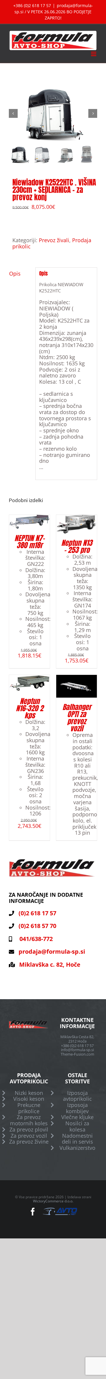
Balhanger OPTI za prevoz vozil (76, 718)
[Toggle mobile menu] (94, 54)
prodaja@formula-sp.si (52, 951)
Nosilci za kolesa (77, 1126)
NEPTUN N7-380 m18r (29, 542)
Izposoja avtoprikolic (77, 1096)
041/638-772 (34, 939)
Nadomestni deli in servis (77, 1139)
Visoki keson (28, 1099)
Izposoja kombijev (77, 1108)
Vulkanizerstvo (77, 1148)
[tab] (20, 273)
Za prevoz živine (29, 1142)
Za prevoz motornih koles (29, 1120)
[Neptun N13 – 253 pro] (76, 517)
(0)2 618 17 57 (37, 913)
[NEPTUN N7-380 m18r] (29, 517)
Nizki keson (29, 1093)
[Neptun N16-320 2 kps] (29, 677)
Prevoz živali (54, 240)
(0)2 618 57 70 (37, 926)
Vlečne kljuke (77, 1117)
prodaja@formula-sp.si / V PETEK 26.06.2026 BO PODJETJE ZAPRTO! (53, 12)
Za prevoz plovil (28, 1129)
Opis (15, 273)
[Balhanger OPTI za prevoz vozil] (76, 677)
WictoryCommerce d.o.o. (53, 1201)
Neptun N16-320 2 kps (29, 708)
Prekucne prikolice (28, 1108)
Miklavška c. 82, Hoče (49, 964)
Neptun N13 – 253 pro (76, 546)
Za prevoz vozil (29, 1136)
